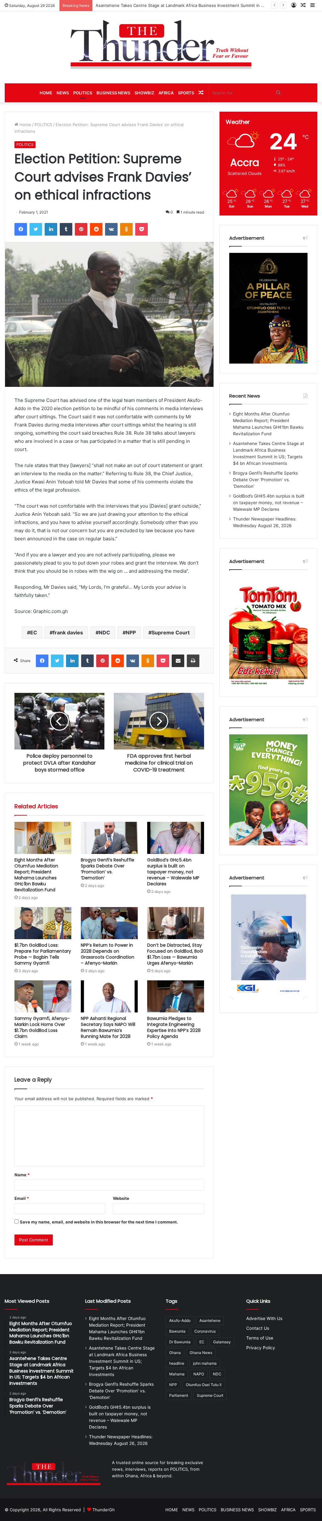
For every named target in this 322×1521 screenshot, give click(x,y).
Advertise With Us (264, 1318)
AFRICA (166, 92)
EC (33, 632)
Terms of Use (259, 1337)
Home (24, 124)
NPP (131, 632)
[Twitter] (36, 229)
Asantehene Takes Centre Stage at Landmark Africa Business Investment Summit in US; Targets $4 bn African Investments (122, 1361)
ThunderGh (103, 1509)
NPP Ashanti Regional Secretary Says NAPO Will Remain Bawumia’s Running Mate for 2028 (108, 1027)
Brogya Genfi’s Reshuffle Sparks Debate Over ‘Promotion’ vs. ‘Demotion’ (107, 869)
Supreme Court (171, 632)
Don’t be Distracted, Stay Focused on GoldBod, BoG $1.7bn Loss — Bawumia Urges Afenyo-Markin (175, 954)
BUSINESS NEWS (113, 92)
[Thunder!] (161, 44)
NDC (104, 632)
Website (121, 1198)
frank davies (68, 632)
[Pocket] (141, 229)
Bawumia (177, 1331)
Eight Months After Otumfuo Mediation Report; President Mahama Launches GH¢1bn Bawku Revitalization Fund (36, 875)
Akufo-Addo (180, 1320)
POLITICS (82, 92)
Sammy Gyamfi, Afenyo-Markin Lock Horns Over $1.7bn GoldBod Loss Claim (42, 1027)
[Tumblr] (66, 229)
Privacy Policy (260, 1347)
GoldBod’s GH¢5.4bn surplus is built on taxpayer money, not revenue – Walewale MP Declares (173, 872)
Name (22, 1174)
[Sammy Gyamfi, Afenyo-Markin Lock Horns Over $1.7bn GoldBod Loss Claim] (42, 996)
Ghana (175, 1352)
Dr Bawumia (180, 1342)
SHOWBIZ (144, 92)
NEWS (63, 92)
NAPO (198, 1374)
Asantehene (209, 1320)
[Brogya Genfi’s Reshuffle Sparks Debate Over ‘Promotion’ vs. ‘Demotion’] (109, 838)
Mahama (177, 1374)
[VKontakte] (111, 229)
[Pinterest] (81, 229)
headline (176, 1363)
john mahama (205, 1363)
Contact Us (257, 1328)
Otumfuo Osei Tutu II (203, 1384)
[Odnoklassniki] (126, 229)
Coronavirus (205, 1331)
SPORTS (186, 92)
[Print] (193, 661)
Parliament (178, 1395)
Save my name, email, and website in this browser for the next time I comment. (99, 1221)
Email (21, 1198)
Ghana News (201, 1352)
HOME (46, 92)
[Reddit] (96, 229)
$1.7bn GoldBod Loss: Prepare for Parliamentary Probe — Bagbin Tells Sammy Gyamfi (42, 954)
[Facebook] (20, 229)
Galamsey (222, 1342)
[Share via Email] (178, 661)
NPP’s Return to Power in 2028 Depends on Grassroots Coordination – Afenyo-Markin (107, 954)
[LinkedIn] (51, 229)
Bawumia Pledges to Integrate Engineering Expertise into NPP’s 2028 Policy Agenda (174, 1027)
